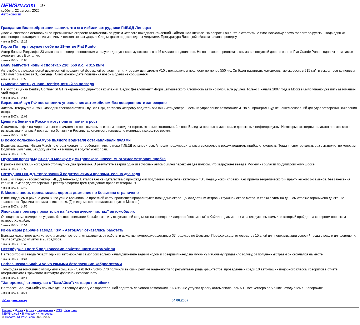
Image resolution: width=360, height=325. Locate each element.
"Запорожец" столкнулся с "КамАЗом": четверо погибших (55, 283)
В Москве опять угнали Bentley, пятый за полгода (47, 84)
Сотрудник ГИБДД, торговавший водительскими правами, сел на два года (70, 174)
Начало (7, 310)
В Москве (28, 313)
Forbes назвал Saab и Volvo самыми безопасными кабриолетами (61, 264)
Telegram (70, 310)
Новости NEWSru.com (20, 317)
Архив (30, 310)
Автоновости (11, 14)
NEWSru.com (18, 5)
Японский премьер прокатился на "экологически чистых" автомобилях (68, 211)
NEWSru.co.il (10, 313)
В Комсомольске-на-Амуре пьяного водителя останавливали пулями (66, 140)
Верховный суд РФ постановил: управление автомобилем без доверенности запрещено (84, 103)
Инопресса (45, 313)
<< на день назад (14, 300)
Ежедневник (45, 310)
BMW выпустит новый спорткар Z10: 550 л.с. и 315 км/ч (52, 65)
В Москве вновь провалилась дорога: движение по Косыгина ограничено (70, 193)
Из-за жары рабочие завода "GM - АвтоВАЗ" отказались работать (62, 230)
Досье (19, 310)
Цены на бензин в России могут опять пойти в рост (49, 121)
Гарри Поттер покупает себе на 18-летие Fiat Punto (48, 46)
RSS (59, 310)
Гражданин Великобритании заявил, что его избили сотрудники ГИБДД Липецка (76, 28)
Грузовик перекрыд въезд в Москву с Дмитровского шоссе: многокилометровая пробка (83, 159)
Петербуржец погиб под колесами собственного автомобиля (58, 249)
